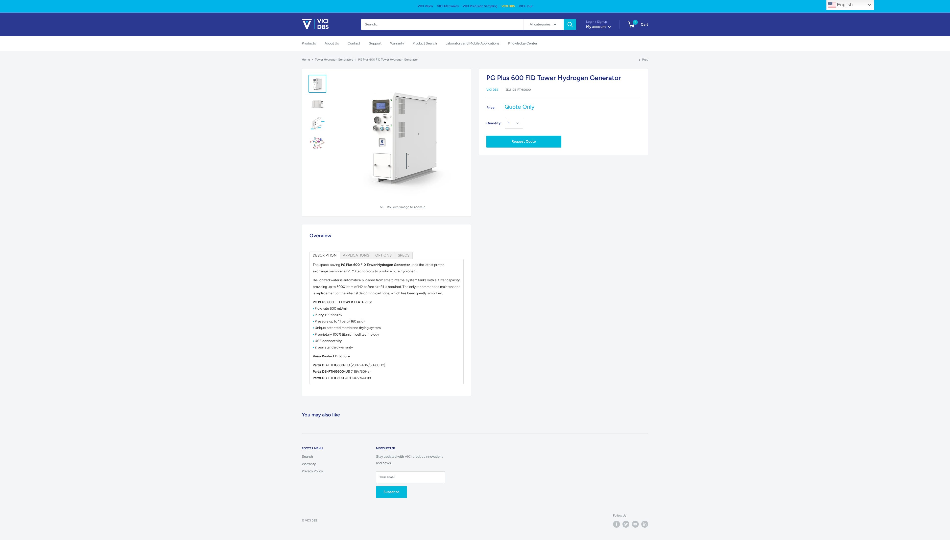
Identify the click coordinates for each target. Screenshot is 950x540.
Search (307, 456)
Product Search (425, 43)
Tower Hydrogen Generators (334, 59)
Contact (354, 43)
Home (306, 59)
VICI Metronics (448, 6)
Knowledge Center (522, 43)
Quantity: (494, 123)
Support (375, 43)
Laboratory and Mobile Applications (472, 43)
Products (309, 43)
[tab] (324, 255)
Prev (645, 59)
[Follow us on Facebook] (616, 524)
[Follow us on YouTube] (635, 524)
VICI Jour (526, 6)
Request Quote (524, 141)
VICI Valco (425, 6)
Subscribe (391, 492)
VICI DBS (508, 6)
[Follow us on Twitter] (625, 524)
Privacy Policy (312, 471)
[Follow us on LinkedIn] (644, 524)
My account (596, 26)
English (844, 4)
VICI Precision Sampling (480, 6)
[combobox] (442, 24)
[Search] (570, 24)
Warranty (397, 43)
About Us (332, 43)
